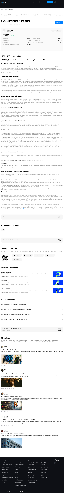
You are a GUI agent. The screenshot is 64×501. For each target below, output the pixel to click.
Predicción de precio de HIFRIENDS (41, 15)
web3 (22, 208)
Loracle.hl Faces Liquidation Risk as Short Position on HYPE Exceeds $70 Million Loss (19, 419)
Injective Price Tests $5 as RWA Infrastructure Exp (11, 349)
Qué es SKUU (4, 280)
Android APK (39, 255)
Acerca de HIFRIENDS (7, 15)
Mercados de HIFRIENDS (22, 15)
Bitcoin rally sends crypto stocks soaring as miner (11, 396)
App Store (17, 255)
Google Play (28, 255)
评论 (3, 388)
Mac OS (50, 255)
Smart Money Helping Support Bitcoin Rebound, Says (12, 373)
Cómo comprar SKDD (6, 272)
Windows (17, 259)
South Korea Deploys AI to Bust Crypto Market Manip (12, 433)
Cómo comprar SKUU (6, 288)
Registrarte (59, 22)
